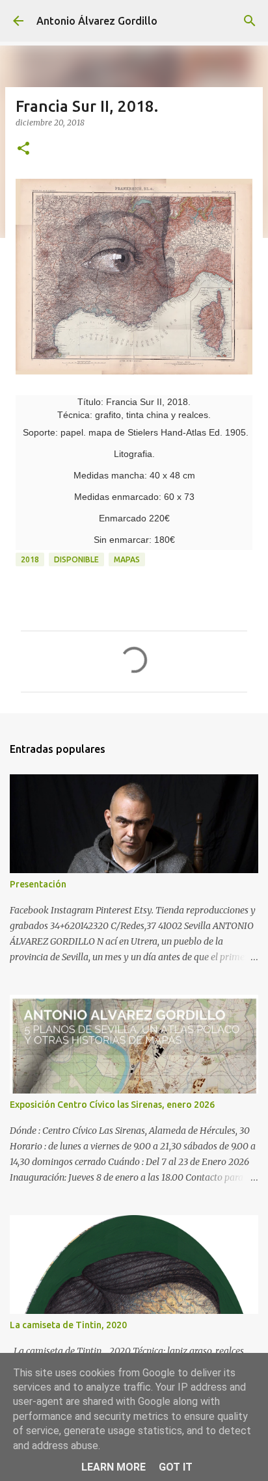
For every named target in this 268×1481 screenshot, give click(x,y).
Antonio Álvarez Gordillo (96, 21)
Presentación (38, 884)
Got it (176, 1467)
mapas (127, 559)
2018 (30, 559)
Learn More (113, 1467)
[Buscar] (250, 20)
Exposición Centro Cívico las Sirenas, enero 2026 (112, 1104)
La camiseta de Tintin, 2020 (68, 1325)
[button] (23, 149)
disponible (76, 559)
